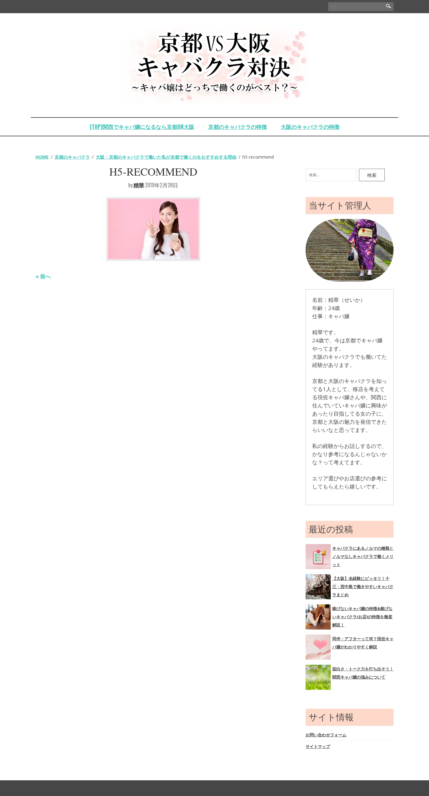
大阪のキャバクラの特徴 (310, 126)
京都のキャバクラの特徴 (237, 126)
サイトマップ (318, 746)
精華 (138, 185)
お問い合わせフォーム (326, 735)
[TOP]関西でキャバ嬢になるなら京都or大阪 (142, 126)
